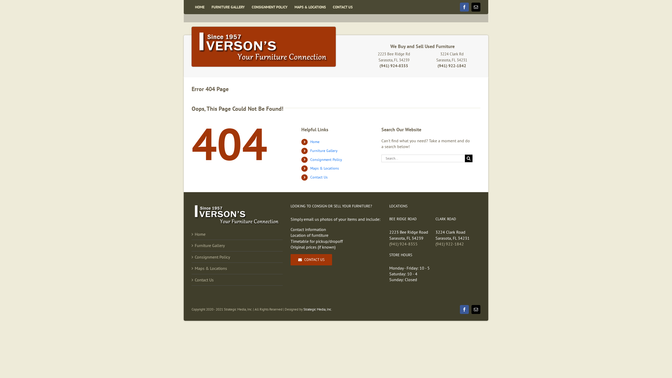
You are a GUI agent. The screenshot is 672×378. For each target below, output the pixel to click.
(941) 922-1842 (449, 243)
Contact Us (319, 177)
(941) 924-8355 (403, 243)
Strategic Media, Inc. (317, 309)
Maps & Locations (324, 168)
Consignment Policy (326, 159)
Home (314, 141)
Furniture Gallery (324, 150)
